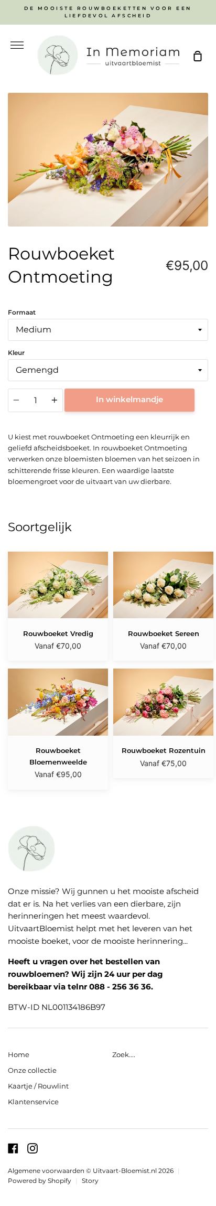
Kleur (16, 353)
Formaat (22, 312)
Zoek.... (123, 1054)
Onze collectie (32, 1070)
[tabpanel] (108, 160)
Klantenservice (33, 1101)
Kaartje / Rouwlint (38, 1086)
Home (18, 1054)
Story (90, 1181)
